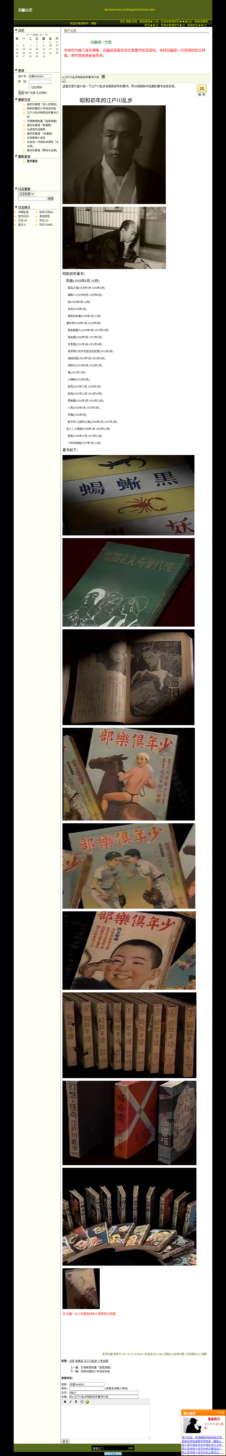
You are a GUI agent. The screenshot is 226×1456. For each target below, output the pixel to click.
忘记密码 (41, 93)
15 (37, 49)
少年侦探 (103, 1361)
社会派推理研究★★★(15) (176, 21)
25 (57, 52)
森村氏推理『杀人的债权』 (43, 104)
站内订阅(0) (46, 212)
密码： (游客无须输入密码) (94, 1388)
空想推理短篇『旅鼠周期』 (43, 121)
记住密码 (37, 87)
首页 (122, 21)
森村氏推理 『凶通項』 (40, 133)
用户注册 (30, 93)
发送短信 (44, 216)
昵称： (65, 1384)
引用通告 (193, 1354)
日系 (72, 1361)
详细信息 (23, 212)
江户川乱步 (90, 1361)
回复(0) (168, 1354)
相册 (128, 21)
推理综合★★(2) (197, 25)
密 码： (23, 81)
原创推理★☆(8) (149, 21)
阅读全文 (153, 1354)
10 (50, 45)
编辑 (204, 1354)
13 (23, 49)
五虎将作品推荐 (36, 129)
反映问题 (179, 1354)
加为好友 (23, 216)
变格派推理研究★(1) (173, 25)
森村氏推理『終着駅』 (40, 125)
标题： (65, 1396)
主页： (65, 1392)
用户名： (23, 76)
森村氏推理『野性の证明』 (43, 150)
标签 (134, 21)
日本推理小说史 (36, 137)
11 (57, 45)
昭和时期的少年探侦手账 (41, 108)
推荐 (202, 94)
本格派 (79, 1361)
